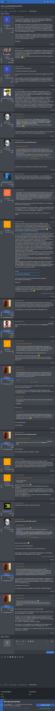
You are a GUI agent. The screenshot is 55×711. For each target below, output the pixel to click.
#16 (53, 475)
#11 (53, 321)
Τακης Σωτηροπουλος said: (22, 438)
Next (6, 13)
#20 (53, 595)
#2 (53, 48)
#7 (53, 174)
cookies (13, 704)
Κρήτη (12, 32)
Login (30, 694)
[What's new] (50, 1)
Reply (53, 44)
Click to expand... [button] (35, 158)
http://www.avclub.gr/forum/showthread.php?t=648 (27, 275)
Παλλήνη (11, 337)
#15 (53, 459)
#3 (53, 66)
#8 (53, 190)
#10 (53, 300)
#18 (53, 519)
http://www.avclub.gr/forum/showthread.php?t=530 (27, 272)
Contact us (3, 699)
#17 (53, 503)
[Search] (52, 1)
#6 (53, 140)
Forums (2, 696)
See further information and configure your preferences (17, 708)
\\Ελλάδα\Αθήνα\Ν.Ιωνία (8, 317)
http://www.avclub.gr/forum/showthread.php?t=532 (27, 269)
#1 (53, 17)
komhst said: (19, 116)
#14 (53, 432)
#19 (53, 563)
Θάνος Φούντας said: (21, 146)
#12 (53, 341)
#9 (53, 221)
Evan (3, 8)
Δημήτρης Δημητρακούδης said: (23, 343)
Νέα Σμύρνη (11, 62)
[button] (2, 1)
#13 (53, 367)
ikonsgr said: (19, 369)
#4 (53, 89)
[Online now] (7, 306)
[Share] (52, 17)
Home (2, 694)
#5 (53, 114)
